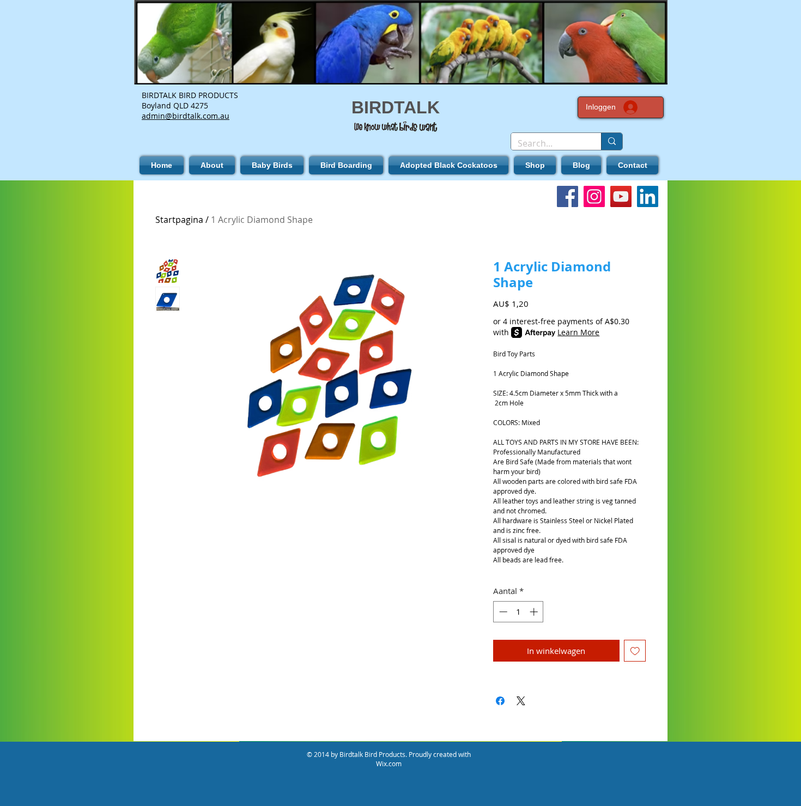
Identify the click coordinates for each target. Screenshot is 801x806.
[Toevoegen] (635, 651)
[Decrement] (502, 612)
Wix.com (389, 763)
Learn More (578, 332)
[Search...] (611, 141)
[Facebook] (567, 196)
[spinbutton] (518, 612)
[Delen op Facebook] (500, 700)
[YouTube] (621, 196)
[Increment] (534, 612)
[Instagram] (594, 196)
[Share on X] (520, 700)
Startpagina (179, 220)
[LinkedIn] (647, 196)
